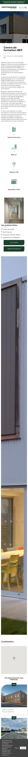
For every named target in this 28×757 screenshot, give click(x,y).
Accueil (5, 56)
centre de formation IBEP (14, 66)
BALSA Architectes (6, 79)
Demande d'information (14, 248)
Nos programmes (10, 56)
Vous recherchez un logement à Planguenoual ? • (14, 2)
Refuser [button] (17, 747)
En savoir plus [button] (5, 755)
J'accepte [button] (23, 747)
